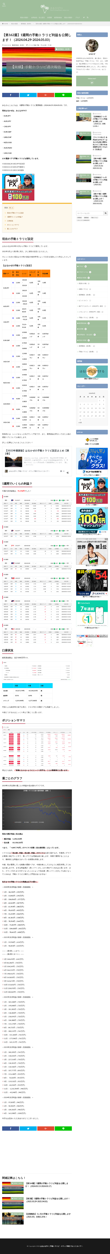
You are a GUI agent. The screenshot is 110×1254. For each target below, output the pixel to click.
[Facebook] (10, 95)
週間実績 (86, 217)
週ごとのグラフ (11, 229)
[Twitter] (28, 95)
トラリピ (30, 45)
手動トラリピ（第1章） (84, 115)
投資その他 (84, 283)
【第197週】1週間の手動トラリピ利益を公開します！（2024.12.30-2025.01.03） (100, 198)
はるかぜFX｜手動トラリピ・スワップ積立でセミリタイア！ (61, 1246)
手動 (38, 45)
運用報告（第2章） (26, 23)
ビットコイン (84, 300)
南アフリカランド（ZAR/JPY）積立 (92, 306)
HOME (6, 23)
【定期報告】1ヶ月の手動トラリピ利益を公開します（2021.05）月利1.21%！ (48, 1215)
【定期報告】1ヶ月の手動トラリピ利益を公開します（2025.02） (100, 181)
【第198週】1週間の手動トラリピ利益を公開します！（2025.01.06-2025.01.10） (100, 163)
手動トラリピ (94, 217)
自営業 (49, 17)
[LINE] (63, 95)
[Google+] (45, 95)
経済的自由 (58, 17)
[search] (106, 213)
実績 (35, 45)
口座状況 (9, 221)
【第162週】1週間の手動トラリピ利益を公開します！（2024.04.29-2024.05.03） (59, 23)
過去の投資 (68, 17)
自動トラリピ (85, 289)
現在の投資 (24, 17)
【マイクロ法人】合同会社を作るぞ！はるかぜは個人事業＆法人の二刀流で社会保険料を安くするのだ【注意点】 (100, 143)
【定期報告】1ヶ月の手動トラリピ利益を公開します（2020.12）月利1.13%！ (100, 121)
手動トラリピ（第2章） (88, 352)
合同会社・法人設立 (38, 17)
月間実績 (79, 217)
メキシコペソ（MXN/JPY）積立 (91, 312)
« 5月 (80, 422)
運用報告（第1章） (87, 295)
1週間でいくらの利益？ (14, 217)
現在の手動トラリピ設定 (14, 213)
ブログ (77, 17)
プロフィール (84, 272)
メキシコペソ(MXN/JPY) (83, 220)
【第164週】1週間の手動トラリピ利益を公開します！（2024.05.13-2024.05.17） (46, 1184)
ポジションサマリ (12, 225)
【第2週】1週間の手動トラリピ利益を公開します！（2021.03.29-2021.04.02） (47, 1200)
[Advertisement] (37, 1152)
